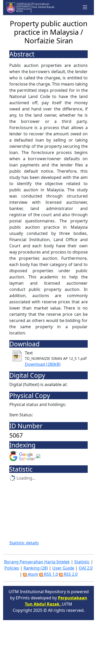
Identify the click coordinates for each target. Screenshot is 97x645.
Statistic (82, 562)
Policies (11, 568)
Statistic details (24, 543)
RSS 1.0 (50, 574)
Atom (32, 574)
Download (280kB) (43, 364)
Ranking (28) (36, 568)
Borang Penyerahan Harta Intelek (37, 562)
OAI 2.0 (86, 568)
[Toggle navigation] (85, 7)
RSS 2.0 (70, 574)
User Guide (63, 568)
